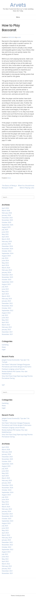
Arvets (18, 5)
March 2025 (6, 239)
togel (3, 349)
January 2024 (6, 272)
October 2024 (6, 251)
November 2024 (7, 249)
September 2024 (7, 253)
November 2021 (7, 334)
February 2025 (7, 241)
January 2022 (6, 330)
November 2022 (7, 306)
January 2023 (6, 301)
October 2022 (6, 308)
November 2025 (7, 220)
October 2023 (6, 280)
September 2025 (7, 225)
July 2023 (5, 287)
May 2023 (5, 291)
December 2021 (7, 332)
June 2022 (5, 318)
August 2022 (6, 313)
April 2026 (5, 208)
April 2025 (5, 237)
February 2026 (7, 213)
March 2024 (6, 268)
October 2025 (6, 222)
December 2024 (7, 246)
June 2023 (5, 289)
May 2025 (5, 234)
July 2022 (5, 315)
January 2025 (6, 244)
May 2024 (5, 263)
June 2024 (5, 261)
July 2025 (5, 230)
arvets (19, 37)
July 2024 (5, 258)
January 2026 (6, 215)
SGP (3, 385)
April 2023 (5, 294)
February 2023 (7, 299)
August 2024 (6, 256)
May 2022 (5, 320)
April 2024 (5, 265)
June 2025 (5, 232)
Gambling (5, 345)
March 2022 (6, 325)
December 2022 (7, 303)
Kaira (23, 595)
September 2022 (7, 310)
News (9, 178)
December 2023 (7, 275)
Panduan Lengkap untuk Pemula (13, 369)
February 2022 (7, 327)
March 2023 (6, 296)
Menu (18, 17)
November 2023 (7, 277)
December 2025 (7, 218)
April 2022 (5, 322)
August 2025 (6, 227)
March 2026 (6, 211)
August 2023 (6, 284)
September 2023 (7, 282)
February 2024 (7, 270)
